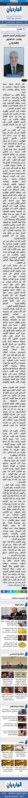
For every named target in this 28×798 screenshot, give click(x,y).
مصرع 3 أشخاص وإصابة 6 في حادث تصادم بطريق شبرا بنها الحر (9, 718)
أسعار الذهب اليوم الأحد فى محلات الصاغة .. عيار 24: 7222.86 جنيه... (7, 755)
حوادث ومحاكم (17, 706)
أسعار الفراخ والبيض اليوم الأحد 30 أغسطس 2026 (21, 754)
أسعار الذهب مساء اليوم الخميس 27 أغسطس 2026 (7, 769)
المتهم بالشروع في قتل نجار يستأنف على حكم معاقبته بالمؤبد (10, 733)
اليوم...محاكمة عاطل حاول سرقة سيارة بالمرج (10, 725)
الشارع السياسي (17, 654)
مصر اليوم (19, 604)
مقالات (19, 29)
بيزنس (21, 742)
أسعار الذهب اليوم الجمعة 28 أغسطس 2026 (20, 769)
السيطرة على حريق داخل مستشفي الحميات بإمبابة (9, 710)
